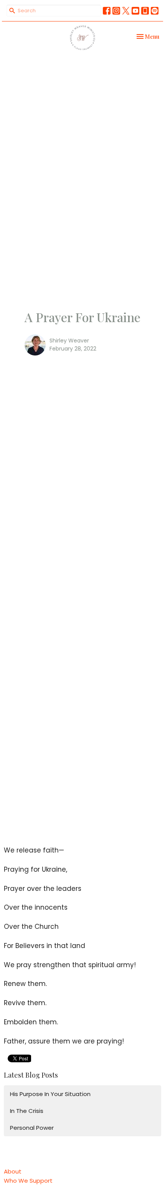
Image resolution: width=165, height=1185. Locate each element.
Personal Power (32, 1128)
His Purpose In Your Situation (50, 1094)
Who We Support (28, 1181)
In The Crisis (26, 1111)
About (12, 1171)
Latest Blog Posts (31, 1075)
